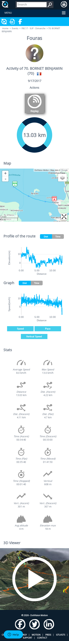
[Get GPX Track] (12, 21)
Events (15, 28)
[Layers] (62, 177)
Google (64, 170)
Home (5, 28)
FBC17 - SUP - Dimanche (33, 28)
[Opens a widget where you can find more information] (13, 634)
